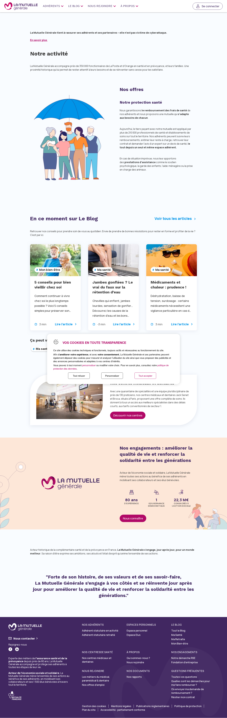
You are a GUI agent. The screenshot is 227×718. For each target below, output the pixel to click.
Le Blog (74, 6)
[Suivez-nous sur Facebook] (10, 649)
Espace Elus (134, 635)
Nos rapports (134, 677)
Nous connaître (133, 518)
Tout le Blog (178, 630)
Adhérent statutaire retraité (98, 635)
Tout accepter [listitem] (145, 375)
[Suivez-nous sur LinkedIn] (17, 649)
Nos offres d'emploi (93, 685)
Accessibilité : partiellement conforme (123, 710)
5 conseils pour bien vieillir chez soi (52, 284)
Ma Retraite (178, 639)
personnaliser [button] (89, 365)
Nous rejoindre (100, 6)
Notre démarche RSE (183, 658)
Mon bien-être (49, 270)
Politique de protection (188, 706)
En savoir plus (39, 40)
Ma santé (104, 270)
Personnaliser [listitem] (112, 375)
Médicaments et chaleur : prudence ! (168, 284)
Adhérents (51, 6)
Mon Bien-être (179, 643)
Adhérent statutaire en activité (100, 630)
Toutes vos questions (184, 677)
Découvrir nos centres (127, 415)
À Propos (128, 6)
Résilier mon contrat (183, 697)
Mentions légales (121, 706)
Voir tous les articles (173, 218)
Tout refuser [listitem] (79, 375)
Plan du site (89, 710)
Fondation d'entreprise (184, 662)
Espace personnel (137, 630)
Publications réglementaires (152, 706)
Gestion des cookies (94, 706)
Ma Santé (176, 635)
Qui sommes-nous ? (138, 658)
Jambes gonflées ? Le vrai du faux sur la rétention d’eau (112, 287)
